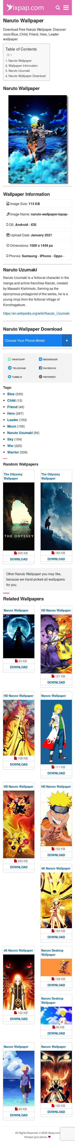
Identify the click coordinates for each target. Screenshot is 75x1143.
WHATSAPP (18, 359)
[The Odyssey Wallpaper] (18, 516)
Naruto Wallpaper (20, 60)
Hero (11, 413)
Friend (12, 406)
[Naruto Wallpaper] (37, 138)
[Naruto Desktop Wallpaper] (56, 967)
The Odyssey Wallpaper (13, 476)
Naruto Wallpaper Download (27, 75)
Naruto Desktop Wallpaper (52, 952)
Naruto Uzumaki (19, 70)
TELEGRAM (19, 368)
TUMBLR (16, 376)
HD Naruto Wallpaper (56, 610)
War (10, 445)
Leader (13, 419)
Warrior (13, 452)
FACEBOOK (49, 368)
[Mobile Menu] (66, 7)
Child (11, 400)
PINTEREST (49, 376)
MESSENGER (50, 359)
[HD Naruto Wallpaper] (56, 643)
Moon (12, 426)
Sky (10, 439)
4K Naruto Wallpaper (55, 868)
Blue (11, 393)
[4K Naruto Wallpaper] (56, 900)
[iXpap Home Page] (25, 7)
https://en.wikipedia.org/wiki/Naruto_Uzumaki (36, 313)
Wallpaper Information (23, 65)
